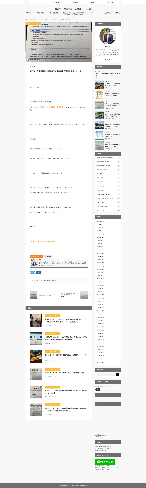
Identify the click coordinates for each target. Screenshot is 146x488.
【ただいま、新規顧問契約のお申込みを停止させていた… (107, 74)
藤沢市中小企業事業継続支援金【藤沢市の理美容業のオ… (112, 115)
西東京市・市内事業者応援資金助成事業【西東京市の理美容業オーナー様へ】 (66, 392)
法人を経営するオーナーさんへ (108, 165)
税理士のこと (108, 190)
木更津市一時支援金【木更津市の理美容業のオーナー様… (112, 125)
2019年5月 (99, 298)
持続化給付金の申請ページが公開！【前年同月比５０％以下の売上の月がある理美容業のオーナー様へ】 (66, 338)
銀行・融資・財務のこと (108, 169)
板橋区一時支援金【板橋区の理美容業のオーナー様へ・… (112, 145)
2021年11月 (99, 221)
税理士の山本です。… (100, 77)
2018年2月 (99, 346)
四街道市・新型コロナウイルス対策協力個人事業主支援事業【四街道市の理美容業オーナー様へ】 (65, 409)
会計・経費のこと (108, 173)
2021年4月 (99, 227)
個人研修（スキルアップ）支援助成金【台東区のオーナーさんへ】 (66, 356)
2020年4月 (99, 262)
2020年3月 (99, 266)
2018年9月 (99, 323)
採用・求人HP (111, 2)
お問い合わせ (75, 2)
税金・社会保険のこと (108, 178)
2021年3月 (99, 230)
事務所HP (93, 2)
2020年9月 (99, 246)
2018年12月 (99, 314)
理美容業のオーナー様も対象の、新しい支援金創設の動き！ (65, 373)
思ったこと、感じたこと (108, 210)
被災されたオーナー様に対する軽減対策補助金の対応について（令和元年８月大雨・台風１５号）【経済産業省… (66, 321)
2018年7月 (99, 330)
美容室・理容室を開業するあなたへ (108, 157)
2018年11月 (99, 317)
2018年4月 (99, 339)
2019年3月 (99, 304)
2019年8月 (99, 288)
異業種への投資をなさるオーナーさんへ (108, 198)
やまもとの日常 (108, 202)
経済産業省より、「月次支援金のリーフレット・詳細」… (112, 84)
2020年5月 (99, 259)
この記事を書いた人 (37, 256)
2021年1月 (99, 237)
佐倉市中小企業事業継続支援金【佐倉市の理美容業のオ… (112, 105)
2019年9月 (99, 285)
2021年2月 (99, 234)
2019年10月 (99, 282)
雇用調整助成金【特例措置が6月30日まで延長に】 (112, 135)
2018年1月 (99, 349)
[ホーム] (27, 2)
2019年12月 (99, 275)
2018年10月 (99, 320)
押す (98, 389)
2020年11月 (99, 240)
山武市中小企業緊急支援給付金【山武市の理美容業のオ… (112, 94)
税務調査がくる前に (108, 186)
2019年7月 (99, 291)
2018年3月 (99, 343)
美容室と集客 (108, 182)
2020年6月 (99, 256)
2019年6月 (99, 294)
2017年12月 (99, 352)
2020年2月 (99, 269)
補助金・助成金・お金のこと (33, 23)
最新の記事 (48, 256)
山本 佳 (107, 46)
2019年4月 (99, 301)
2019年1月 (99, 311)
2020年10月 (99, 243)
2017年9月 (99, 362)
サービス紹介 (57, 2)
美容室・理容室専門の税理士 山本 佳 (73, 9)
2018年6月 (99, 333)
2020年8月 (99, 250)
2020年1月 (99, 272)
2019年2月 (99, 307)
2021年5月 (99, 224)
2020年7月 (99, 253)
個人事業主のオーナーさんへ (108, 161)
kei (37, 280)
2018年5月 (99, 336)
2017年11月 (99, 355)
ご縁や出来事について (108, 206)
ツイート (97, 399)
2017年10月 (99, 359)
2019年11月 (99, 278)
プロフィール (39, 2)
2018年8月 (99, 327)
